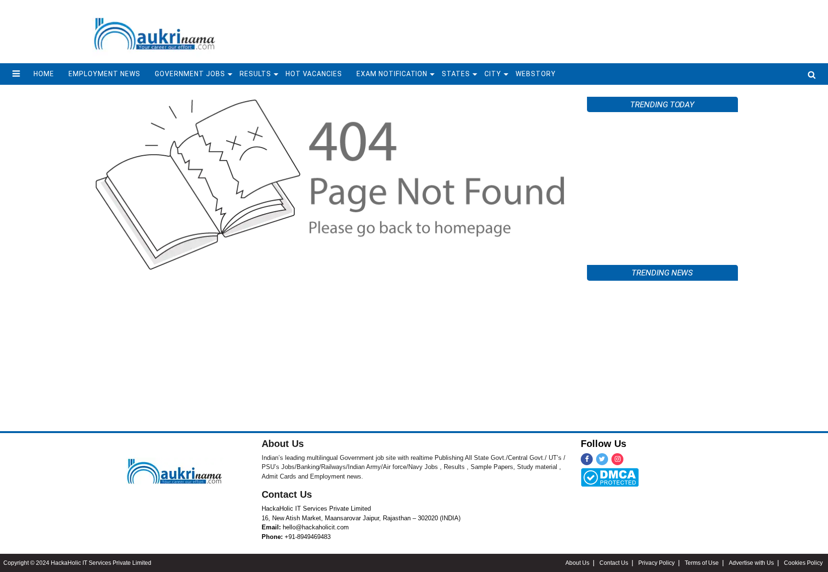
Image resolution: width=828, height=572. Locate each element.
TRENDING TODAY (662, 104)
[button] (16, 74)
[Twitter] (602, 459)
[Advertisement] (662, 183)
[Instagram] (617, 459)
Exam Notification (392, 74)
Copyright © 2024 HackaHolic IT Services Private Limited (77, 563)
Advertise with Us (751, 563)
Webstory (536, 74)
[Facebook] (587, 459)
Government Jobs (190, 74)
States (456, 74)
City (492, 74)
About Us (283, 443)
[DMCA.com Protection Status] (610, 476)
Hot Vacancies (314, 74)
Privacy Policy (656, 563)
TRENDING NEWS (662, 272)
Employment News (104, 74)
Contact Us (287, 494)
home (44, 74)
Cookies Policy (803, 563)
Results (255, 74)
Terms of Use (702, 563)
